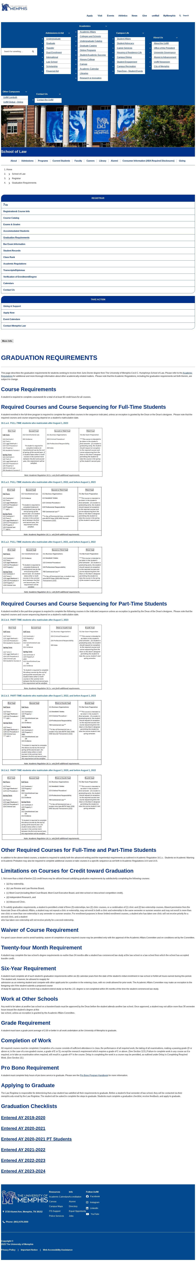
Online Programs (88, 50)
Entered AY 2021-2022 (23, 1149)
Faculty (78, 161)
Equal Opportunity (77, 1211)
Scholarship (52, 66)
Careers (91, 161)
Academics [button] (85, 26)
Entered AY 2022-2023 (23, 1160)
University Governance (165, 52)
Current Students (61, 161)
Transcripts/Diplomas (14, 270)
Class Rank (9, 257)
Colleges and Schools (90, 36)
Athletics (122, 16)
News (134, 16)
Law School (51, 62)
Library (102, 161)
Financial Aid (52, 71)
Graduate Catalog (88, 46)
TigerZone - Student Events (130, 71)
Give (144, 16)
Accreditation (75, 1197)
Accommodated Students (16, 231)
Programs (43, 161)
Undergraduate (53, 39)
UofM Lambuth (10, 97)
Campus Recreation (126, 66)
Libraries (84, 73)
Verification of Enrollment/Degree (20, 277)
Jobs (71, 1216)
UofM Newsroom (162, 62)
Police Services (56, 1216)
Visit (100, 16)
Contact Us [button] (42, 94)
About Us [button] (158, 37)
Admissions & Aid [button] (55, 33)
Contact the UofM (45, 100)
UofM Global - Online (13, 102)
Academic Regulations (14, 264)
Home (9, 169)
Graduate (50, 43)
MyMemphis (169, 16)
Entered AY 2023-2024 (23, 1171)
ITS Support (54, 1211)
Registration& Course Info (16, 211)
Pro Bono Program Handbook (94, 1075)
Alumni (114, 161)
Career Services (124, 48)
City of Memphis (161, 66)
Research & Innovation (90, 78)
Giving (182, 161)
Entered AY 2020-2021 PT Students (36, 1139)
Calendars (8, 283)
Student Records (12, 251)
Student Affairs (124, 39)
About (14, 161)
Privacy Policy (8, 1250)
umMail (155, 16)
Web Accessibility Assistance (58, 1250)
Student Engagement (127, 62)
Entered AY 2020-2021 (23, 1128)
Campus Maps (56, 1206)
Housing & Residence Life (129, 52)
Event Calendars (11, 319)
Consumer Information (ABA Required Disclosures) (148, 161)
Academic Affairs (88, 32)
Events (110, 16)
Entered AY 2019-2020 (23, 1117)
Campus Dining (124, 57)
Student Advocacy (125, 43)
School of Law (18, 174)
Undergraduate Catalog (91, 41)
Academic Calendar (89, 69)
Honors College (87, 59)
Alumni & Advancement (165, 57)
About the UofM (161, 43)
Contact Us (9, 290)
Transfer (50, 48)
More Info (7, 341)
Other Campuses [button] (11, 92)
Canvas (83, 64)
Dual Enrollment (54, 52)
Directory (73, 1206)
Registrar (16, 178)
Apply (90, 16)
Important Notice (29, 1250)
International (52, 57)
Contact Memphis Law (14, 326)
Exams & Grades (11, 224)
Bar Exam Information (14, 244)
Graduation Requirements (16, 237)
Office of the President (164, 48)
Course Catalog (11, 218)
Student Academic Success (93, 55)
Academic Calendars (59, 1197)
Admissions (27, 161)
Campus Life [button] (122, 33)
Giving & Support (12, 306)
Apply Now (8, 313)
